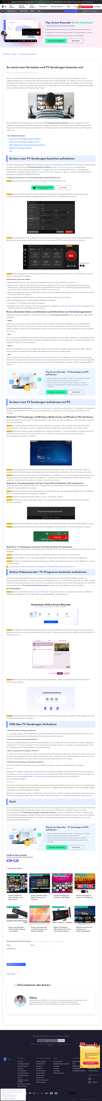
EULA (93, 1099)
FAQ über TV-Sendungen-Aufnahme (20, 148)
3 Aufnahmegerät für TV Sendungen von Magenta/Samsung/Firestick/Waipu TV (47, 566)
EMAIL (33, 945)
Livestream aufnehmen (28, 54)
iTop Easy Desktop (23, 1066)
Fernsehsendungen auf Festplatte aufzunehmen (32, 774)
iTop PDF (20, 1077)
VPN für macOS (40, 1064)
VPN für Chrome (40, 1073)
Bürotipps (56, 1068)
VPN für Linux (40, 1077)
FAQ (39, 11)
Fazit (10, 151)
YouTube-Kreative (93, 1070)
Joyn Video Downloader (37, 362)
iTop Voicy (20, 1068)
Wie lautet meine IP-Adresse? (61, 1064)
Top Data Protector (23, 1075)
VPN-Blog (56, 1066)
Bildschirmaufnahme (58, 1073)
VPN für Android (40, 1070)
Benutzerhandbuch (77, 1066)
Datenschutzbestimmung (9, 1096)
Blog (32, 11)
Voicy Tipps (56, 1070)
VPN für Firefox (40, 1075)
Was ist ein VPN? (58, 1061)
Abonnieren (61, 1040)
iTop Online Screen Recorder (39, 592)
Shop (76, 6)
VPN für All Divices (41, 1082)
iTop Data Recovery (23, 1073)
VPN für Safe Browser (42, 1080)
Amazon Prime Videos (46, 172)
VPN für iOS (39, 1068)
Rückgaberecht (74, 1099)
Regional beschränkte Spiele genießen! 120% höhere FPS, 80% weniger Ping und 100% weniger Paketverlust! (52, 2)
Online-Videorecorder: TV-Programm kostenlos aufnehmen (27, 145)
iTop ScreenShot (22, 1070)
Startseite (7, 54)
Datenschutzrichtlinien (84, 1099)
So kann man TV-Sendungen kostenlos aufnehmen (25, 139)
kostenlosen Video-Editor (67, 306)
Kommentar (11, 949)
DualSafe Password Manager (23, 1080)
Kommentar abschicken (16, 964)
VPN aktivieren (76, 1068)
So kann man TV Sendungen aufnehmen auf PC (24, 142)
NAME (9, 945)
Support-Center (76, 1061)
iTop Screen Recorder (66, 167)
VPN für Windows (41, 1061)
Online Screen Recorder (24, 1084)
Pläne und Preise (22, 1086)
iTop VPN (20, 1061)
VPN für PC (39, 1066)
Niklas (9, 72)
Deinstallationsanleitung (78, 1070)
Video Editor (24, 11)
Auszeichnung (92, 1068)
